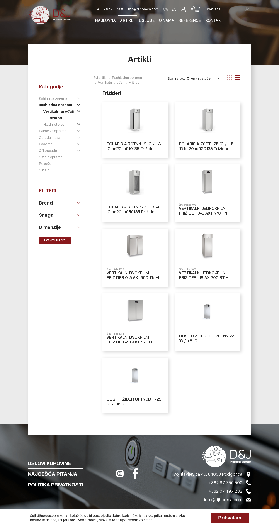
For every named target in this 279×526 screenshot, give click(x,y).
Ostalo (44, 170)
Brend (46, 203)
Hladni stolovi (54, 124)
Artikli (127, 20)
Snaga (46, 215)
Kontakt (214, 20)
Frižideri (55, 118)
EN (173, 9)
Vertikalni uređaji (58, 111)
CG (166, 9)
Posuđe (45, 163)
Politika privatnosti (55, 484)
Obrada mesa (49, 137)
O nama (166, 20)
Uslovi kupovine (49, 463)
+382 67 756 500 (110, 9)
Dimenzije (50, 227)
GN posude (48, 150)
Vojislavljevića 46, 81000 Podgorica (207, 474)
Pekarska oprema (52, 131)
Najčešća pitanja (52, 474)
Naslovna (105, 20)
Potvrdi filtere (55, 240)
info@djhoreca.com (143, 9)
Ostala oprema (50, 157)
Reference (190, 20)
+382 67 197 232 (225, 491)
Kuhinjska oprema (53, 98)
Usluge (147, 20)
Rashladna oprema (55, 105)
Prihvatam (229, 517)
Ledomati (46, 144)
